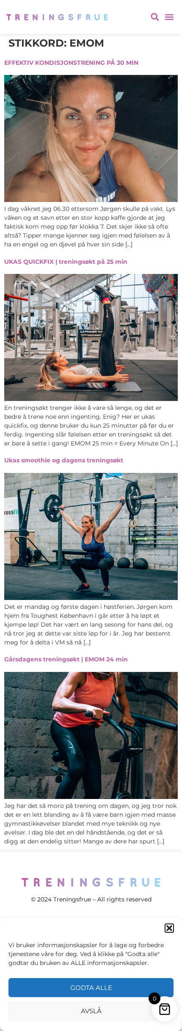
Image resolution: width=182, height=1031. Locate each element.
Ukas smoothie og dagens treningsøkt (63, 460)
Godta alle (91, 988)
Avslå (91, 1011)
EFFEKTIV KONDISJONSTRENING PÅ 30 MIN (71, 62)
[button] (169, 928)
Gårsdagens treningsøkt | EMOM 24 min (66, 659)
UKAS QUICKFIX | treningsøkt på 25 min (65, 261)
